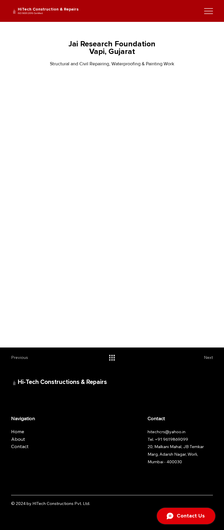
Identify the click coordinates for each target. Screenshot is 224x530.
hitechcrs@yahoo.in (167, 431)
